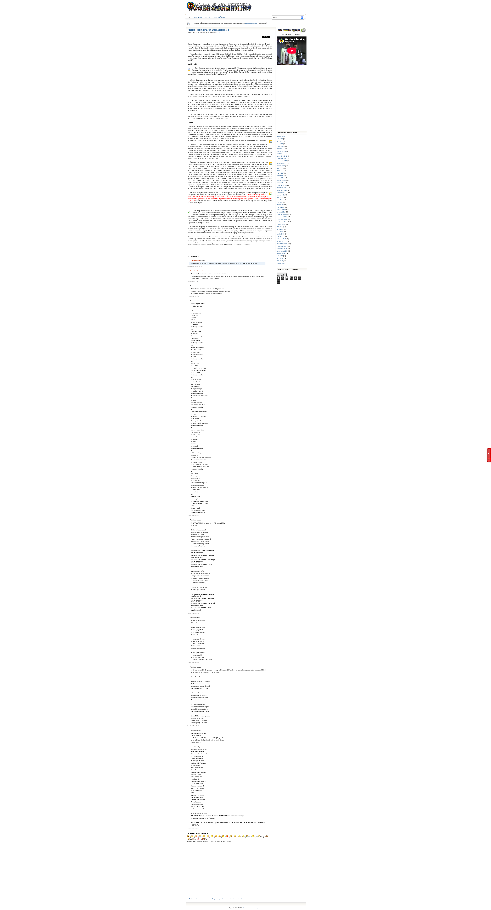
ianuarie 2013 (281, 153)
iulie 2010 (280, 226)
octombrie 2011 (282, 190)
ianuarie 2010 (281, 241)
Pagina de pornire (218, 899)
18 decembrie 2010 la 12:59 (194, 266)
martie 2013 (280, 149)
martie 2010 (280, 236)
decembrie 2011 (282, 185)
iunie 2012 (280, 170)
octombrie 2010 (282, 219)
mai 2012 (280, 173)
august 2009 (281, 253)
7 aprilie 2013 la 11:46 (192, 281)
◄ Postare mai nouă (194, 899)
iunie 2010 (280, 229)
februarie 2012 (281, 180)
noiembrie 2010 (282, 217)
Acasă (189, 16)
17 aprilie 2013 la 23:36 (193, 662)
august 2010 (281, 224)
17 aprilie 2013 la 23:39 (193, 828)
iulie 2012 (280, 168)
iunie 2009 (280, 258)
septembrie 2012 (282, 163)
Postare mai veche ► (238, 899)
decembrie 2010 (282, 214)
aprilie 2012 (280, 175)
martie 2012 (280, 178)
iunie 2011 (280, 200)
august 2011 (281, 195)
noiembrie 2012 (282, 158)
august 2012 (281, 166)
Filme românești (219, 17)
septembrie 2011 (282, 192)
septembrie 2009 (282, 251)
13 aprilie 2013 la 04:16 (193, 296)
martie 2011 (280, 207)
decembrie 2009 (282, 243)
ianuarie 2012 (281, 183)
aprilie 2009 (280, 263)
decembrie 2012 (282, 156)
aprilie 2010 (280, 234)
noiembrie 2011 (281, 187)
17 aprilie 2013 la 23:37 (193, 726)
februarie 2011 (281, 209)
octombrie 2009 (282, 248)
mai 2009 (280, 261)
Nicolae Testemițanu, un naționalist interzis (208, 30)
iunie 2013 (280, 141)
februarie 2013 (281, 151)
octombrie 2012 (282, 161)
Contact (208, 17)
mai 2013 (280, 144)
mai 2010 (280, 231)
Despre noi (198, 17)
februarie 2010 (281, 239)
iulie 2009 (280, 256)
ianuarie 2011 (281, 212)
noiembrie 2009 (282, 246)
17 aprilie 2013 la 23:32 (193, 515)
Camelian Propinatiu (197, 271)
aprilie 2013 (280, 146)
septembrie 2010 (282, 222)
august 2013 (281, 136)
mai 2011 (280, 202)
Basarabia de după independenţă (253, 907)
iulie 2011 (280, 197)
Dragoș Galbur (195, 260)
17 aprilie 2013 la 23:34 (193, 613)
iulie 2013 (280, 139)
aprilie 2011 (280, 204)
